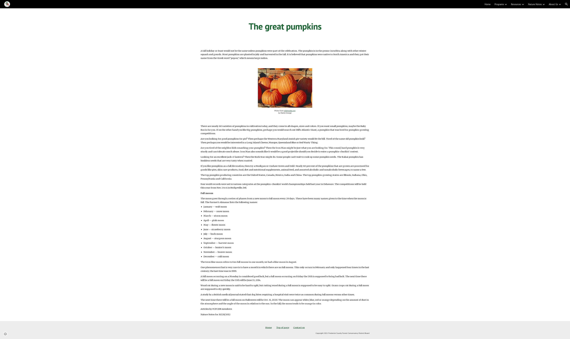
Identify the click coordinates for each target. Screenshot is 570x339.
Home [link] (487, 4)
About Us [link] (553, 4)
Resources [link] (516, 4)
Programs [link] (499, 4)
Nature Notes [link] (535, 4)
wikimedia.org (289, 111)
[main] (285, 26)
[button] (566, 4)
